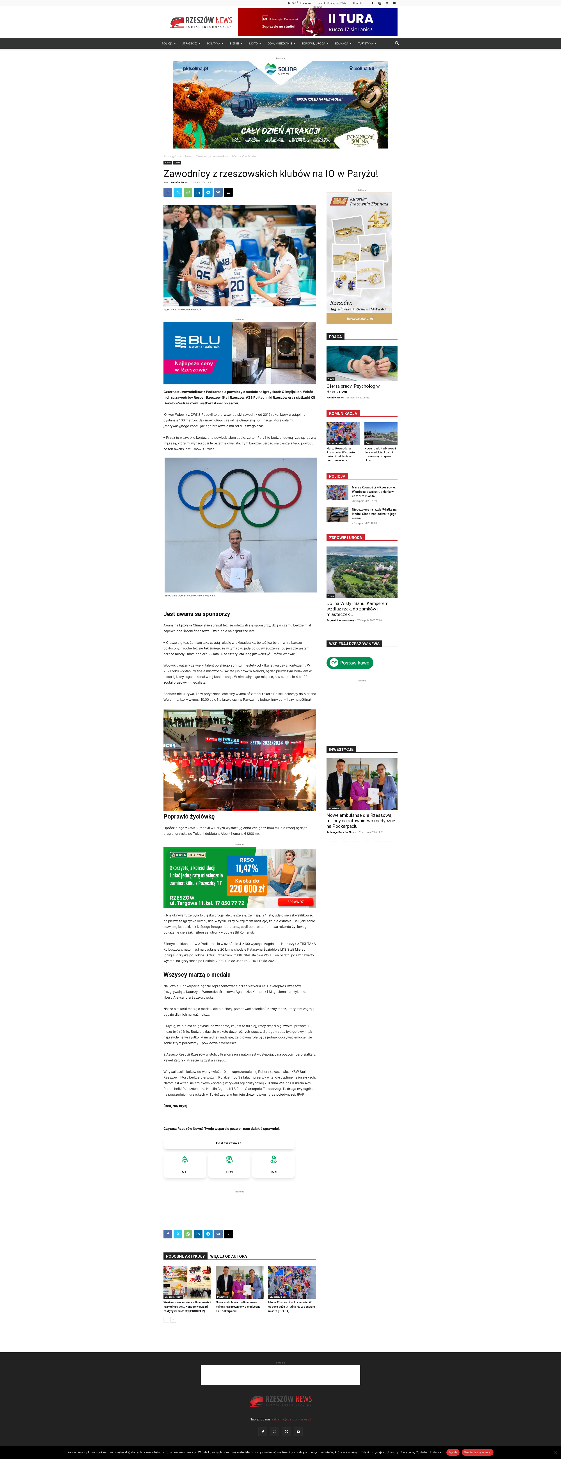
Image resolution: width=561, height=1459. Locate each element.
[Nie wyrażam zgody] (555, 1452)
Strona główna (172, 156)
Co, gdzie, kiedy (173, 1296)
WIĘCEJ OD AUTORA (228, 1256)
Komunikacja (343, 413)
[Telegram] (208, 192)
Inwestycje (222, 1296)
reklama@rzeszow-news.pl (291, 1419)
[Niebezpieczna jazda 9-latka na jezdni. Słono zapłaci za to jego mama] (337, 514)
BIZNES (234, 43)
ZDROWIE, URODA (313, 43)
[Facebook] (372, 3)
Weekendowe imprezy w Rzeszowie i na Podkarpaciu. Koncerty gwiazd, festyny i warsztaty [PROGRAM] (187, 1307)
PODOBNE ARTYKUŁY (185, 1256)
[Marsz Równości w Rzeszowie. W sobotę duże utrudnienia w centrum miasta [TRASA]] (292, 1282)
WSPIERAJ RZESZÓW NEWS (354, 644)
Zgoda (453, 1452)
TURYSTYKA (365, 43)
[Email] (228, 192)
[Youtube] (394, 3)
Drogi (368, 443)
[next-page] (173, 1320)
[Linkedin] (198, 192)
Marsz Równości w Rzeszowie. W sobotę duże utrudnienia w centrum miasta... (374, 492)
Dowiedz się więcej (477, 1452)
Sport (177, 162)
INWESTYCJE (341, 749)
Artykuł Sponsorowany (340, 620)
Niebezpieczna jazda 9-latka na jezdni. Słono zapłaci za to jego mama (374, 514)
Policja (337, 476)
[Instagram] (379, 3)
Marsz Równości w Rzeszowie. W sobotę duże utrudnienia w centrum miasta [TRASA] (291, 1307)
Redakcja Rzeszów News (341, 832)
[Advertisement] (239, 1200)
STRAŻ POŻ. (189, 43)
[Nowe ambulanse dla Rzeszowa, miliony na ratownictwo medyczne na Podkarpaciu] (240, 1282)
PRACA (335, 336)
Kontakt (357, 3)
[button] (397, 44)
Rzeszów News (179, 182)
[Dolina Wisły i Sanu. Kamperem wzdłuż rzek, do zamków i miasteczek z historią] (362, 572)
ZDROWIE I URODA (345, 537)
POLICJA (167, 43)
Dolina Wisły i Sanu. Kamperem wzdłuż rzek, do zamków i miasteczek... (358, 609)
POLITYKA (213, 43)
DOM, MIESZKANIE (280, 43)
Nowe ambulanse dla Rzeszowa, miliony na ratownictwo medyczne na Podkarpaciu (238, 1307)
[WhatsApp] (188, 192)
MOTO (253, 43)
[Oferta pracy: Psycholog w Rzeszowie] (362, 363)
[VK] (218, 192)
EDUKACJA (341, 43)
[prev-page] (166, 1320)
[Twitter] (387, 3)
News (188, 156)
